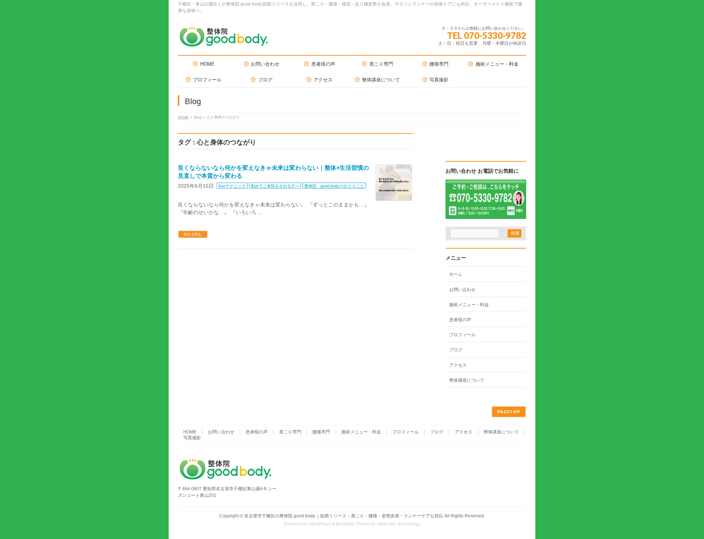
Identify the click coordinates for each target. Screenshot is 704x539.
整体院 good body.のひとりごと (334, 186)
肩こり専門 (290, 431)
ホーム (455, 274)
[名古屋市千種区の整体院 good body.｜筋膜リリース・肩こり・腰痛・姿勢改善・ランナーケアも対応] (224, 39)
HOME (183, 117)
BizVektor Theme (353, 524)
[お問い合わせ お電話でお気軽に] (485, 214)
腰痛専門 (321, 431)
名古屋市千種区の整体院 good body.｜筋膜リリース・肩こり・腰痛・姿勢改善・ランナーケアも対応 (343, 515)
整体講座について (466, 380)
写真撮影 (192, 437)
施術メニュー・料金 (469, 304)
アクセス (458, 365)
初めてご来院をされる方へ (275, 186)
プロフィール (462, 334)
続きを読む (193, 234)
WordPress (320, 524)
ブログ (455, 349)
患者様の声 (460, 319)
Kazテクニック (232, 186)
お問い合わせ (462, 289)
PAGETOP (508, 411)
